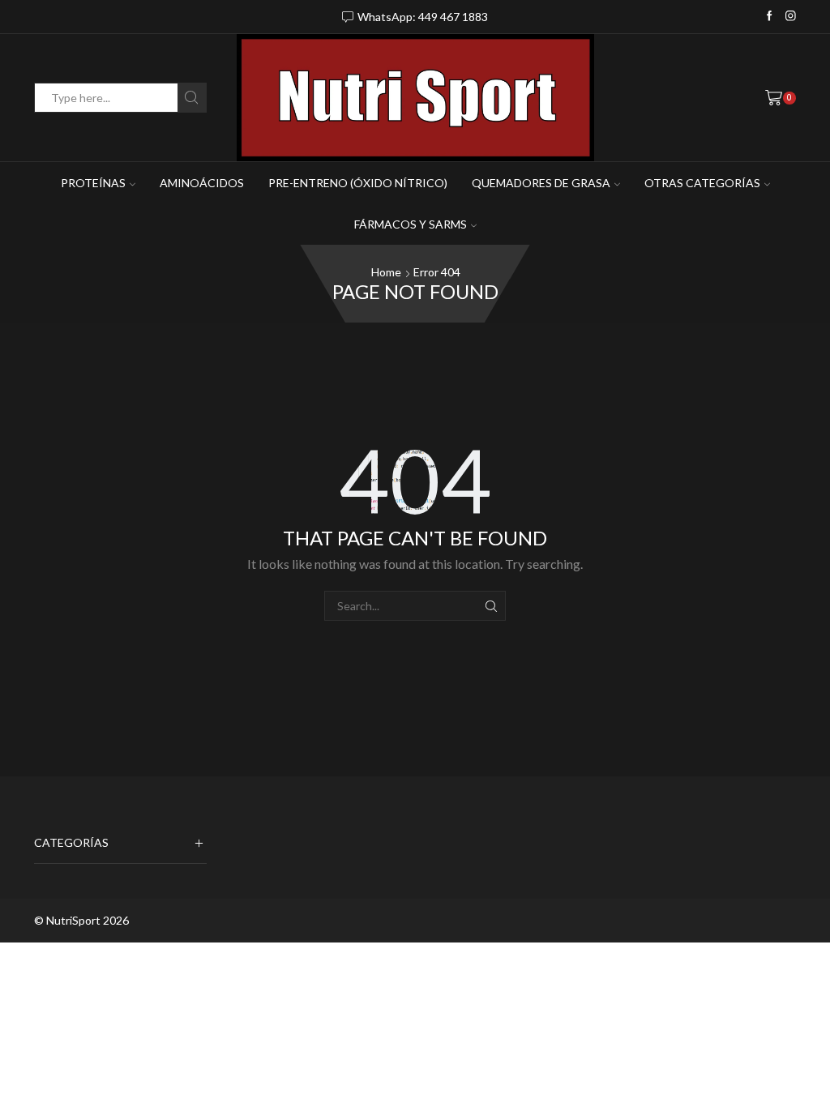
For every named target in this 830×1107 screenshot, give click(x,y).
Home (386, 272)
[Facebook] (769, 17)
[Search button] (192, 97)
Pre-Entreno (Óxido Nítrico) (357, 183)
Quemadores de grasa (541, 183)
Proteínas (93, 183)
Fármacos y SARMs (410, 224)
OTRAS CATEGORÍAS (702, 183)
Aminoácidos (202, 183)
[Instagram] (790, 17)
